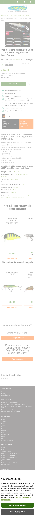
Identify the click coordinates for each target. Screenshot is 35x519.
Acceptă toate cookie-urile (17, 505)
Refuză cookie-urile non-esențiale (17, 512)
